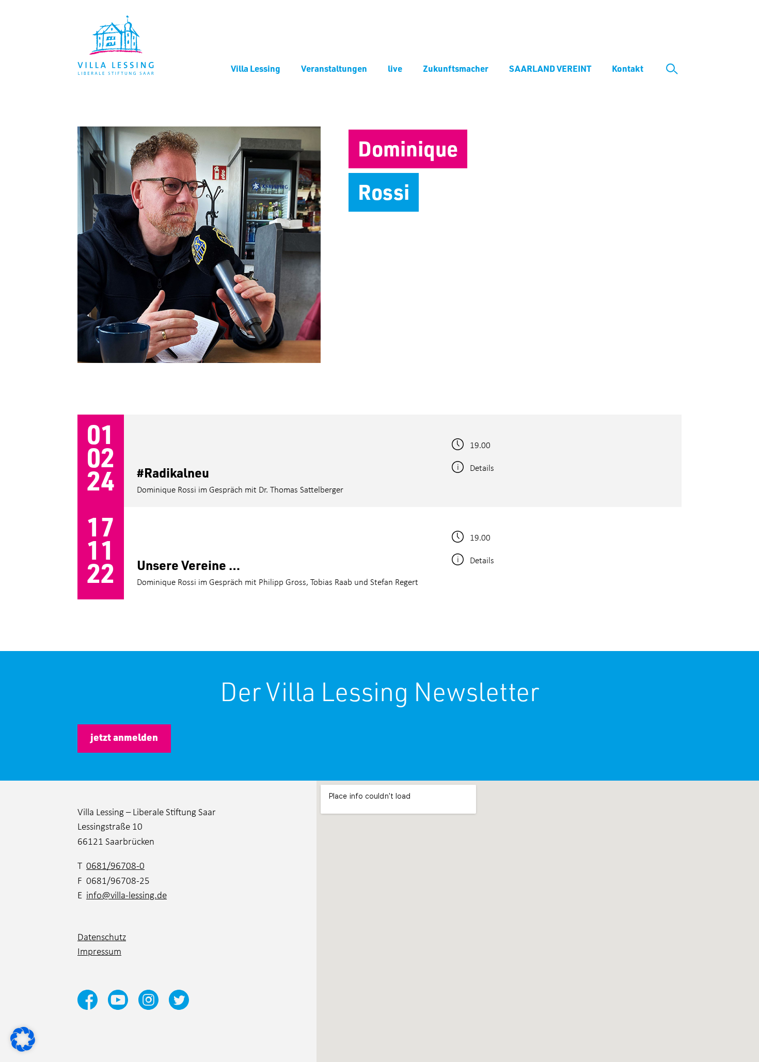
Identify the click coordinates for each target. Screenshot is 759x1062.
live (395, 68)
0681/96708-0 (115, 865)
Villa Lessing (255, 68)
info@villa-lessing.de (126, 894)
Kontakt (627, 68)
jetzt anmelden (124, 737)
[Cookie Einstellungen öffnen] (22, 1038)
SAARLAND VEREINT (550, 68)
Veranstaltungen (334, 68)
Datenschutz (101, 936)
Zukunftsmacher (455, 68)
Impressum (99, 950)
